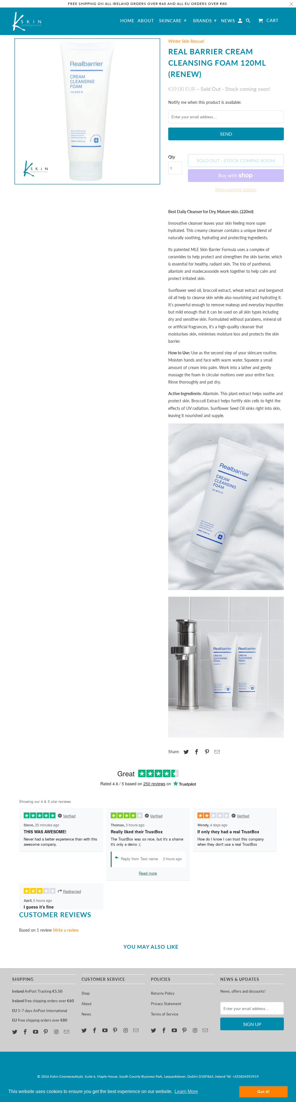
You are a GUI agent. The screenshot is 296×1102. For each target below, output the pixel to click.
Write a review (66, 930)
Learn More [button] (186, 1091)
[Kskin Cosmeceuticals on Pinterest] (46, 1032)
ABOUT (146, 20)
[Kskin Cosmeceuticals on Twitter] (15, 1032)
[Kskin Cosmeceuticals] (26, 21)
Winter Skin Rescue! (186, 41)
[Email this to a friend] (216, 752)
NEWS (228, 20)
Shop (86, 993)
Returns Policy (163, 993)
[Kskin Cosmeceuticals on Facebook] (26, 1032)
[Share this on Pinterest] (206, 752)
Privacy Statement (166, 1003)
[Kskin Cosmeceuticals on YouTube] (36, 1032)
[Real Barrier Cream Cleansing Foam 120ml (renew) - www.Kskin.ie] (87, 111)
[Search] (248, 21)
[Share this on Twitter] (185, 752)
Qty (171, 156)
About (87, 1003)
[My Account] (240, 21)
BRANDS (205, 20)
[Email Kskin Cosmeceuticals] (67, 1032)
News (86, 1014)
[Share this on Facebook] (195, 752)
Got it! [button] (263, 1091)
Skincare (173, 20)
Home (127, 20)
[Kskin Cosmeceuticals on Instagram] (56, 1032)
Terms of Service (164, 1014)
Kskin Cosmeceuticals (66, 1076)
